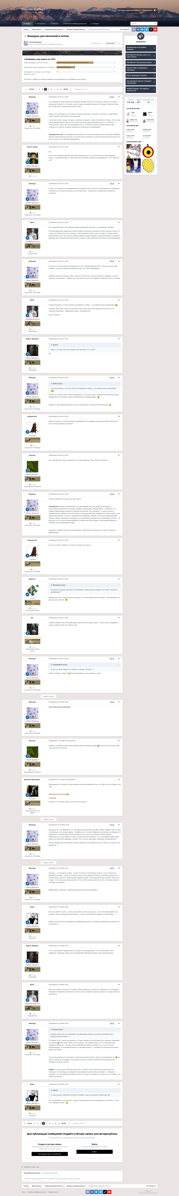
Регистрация (147, 10)
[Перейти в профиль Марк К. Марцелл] (32, 350)
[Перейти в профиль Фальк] (32, 918)
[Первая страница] (26, 89)
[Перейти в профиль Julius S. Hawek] (32, 158)
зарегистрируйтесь (48, 79)
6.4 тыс (33, 936)
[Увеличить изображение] (116, 305)
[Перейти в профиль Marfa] (32, 234)
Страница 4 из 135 (81, 89)
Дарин (150, 112)
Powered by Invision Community (148, 1193)
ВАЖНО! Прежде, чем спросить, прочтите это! (138, 89)
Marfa (32, 222)
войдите (35, 79)
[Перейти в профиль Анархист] (32, 590)
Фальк (32, 907)
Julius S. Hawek (32, 147)
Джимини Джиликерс (32, 779)
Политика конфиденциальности (75, 23)
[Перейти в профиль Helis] (128, 114)
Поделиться (97, 43)
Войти (95, 1152)
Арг (32, 618)
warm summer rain (153, 119)
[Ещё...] (119, 97)
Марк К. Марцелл (32, 339)
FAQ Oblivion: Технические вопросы (139, 62)
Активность (41, 23)
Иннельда (37, 42)
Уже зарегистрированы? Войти (129, 10)
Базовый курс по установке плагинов (136, 48)
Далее (66, 89)
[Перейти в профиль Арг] (32, 629)
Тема (23, 1192)
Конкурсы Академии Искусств (51, 44)
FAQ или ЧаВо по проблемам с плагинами (137, 69)
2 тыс (33, 126)
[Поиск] (155, 23)
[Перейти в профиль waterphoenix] (32, 428)
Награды (95, 23)
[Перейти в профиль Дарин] (144, 114)
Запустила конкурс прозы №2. (60, 707)
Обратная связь (53, 1192)
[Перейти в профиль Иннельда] (26, 43)
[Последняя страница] (70, 89)
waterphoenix (32, 416)
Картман (32, 455)
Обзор (27, 23)
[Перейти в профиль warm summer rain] (144, 120)
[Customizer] (155, 10)
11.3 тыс (33, 484)
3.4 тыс (33, 608)
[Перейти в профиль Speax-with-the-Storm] (128, 120)
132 (33, 445)
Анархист (32, 579)
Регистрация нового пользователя (49, 1154)
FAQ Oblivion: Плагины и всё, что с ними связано (139, 56)
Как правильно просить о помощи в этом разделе (139, 82)
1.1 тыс (33, 251)
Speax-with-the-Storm (137, 119)
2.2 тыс (33, 176)
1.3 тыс (33, 809)
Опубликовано (58, 97)
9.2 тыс (33, 368)
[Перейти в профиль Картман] (32, 466)
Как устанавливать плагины (137, 75)
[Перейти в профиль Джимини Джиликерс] (32, 791)
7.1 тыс (33, 647)
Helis (133, 112)
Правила (55, 23)
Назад (31, 89)
